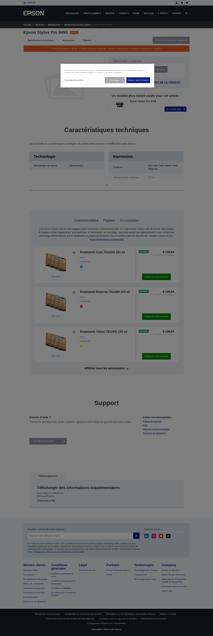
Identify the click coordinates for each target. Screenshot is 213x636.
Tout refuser (114, 80)
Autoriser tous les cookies (138, 80)
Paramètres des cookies (74, 80)
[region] (107, 76)
